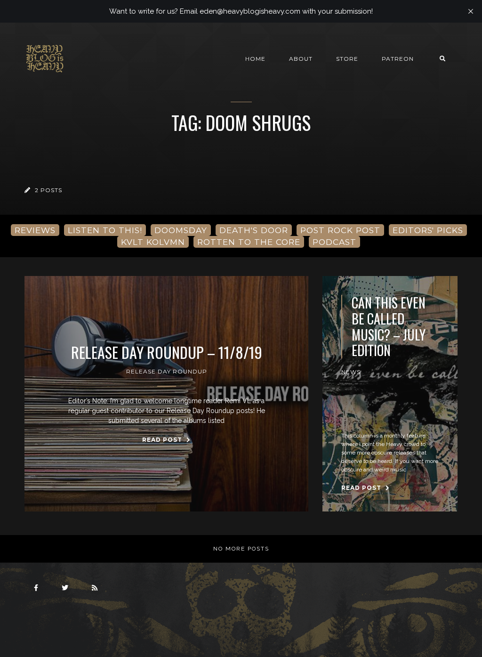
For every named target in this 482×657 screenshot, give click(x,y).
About (301, 58)
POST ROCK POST (340, 230)
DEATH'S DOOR (253, 230)
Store (347, 58)
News (351, 371)
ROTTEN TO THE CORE (248, 242)
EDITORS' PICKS (428, 230)
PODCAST (334, 242)
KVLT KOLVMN (153, 242)
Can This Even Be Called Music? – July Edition (389, 326)
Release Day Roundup (166, 371)
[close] (470, 11)
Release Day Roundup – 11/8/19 (166, 352)
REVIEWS (35, 230)
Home (255, 58)
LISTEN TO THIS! (105, 230)
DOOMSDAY (180, 230)
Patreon (398, 58)
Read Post (163, 439)
